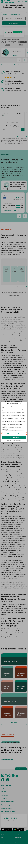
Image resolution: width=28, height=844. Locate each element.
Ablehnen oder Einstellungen (14, 434)
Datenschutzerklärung (17, 440)
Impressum (9, 440)
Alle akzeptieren (14, 437)
